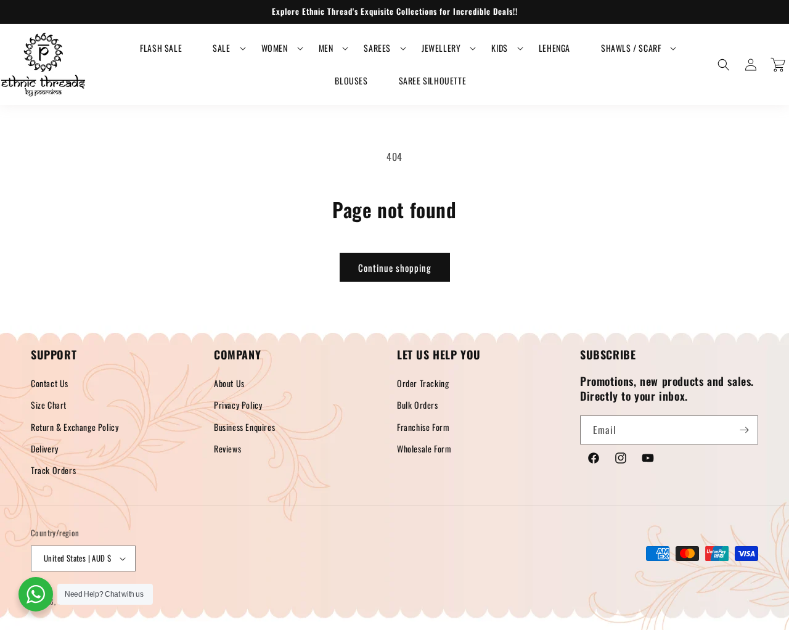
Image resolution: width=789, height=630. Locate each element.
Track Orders (53, 470)
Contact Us (49, 383)
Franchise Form (423, 426)
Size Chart (49, 404)
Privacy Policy (238, 404)
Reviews (227, 448)
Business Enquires (244, 426)
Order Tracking (423, 383)
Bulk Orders (417, 404)
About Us (229, 383)
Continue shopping (394, 267)
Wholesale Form (424, 448)
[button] (221, 48)
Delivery (45, 448)
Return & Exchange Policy (74, 426)
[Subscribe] (744, 429)
